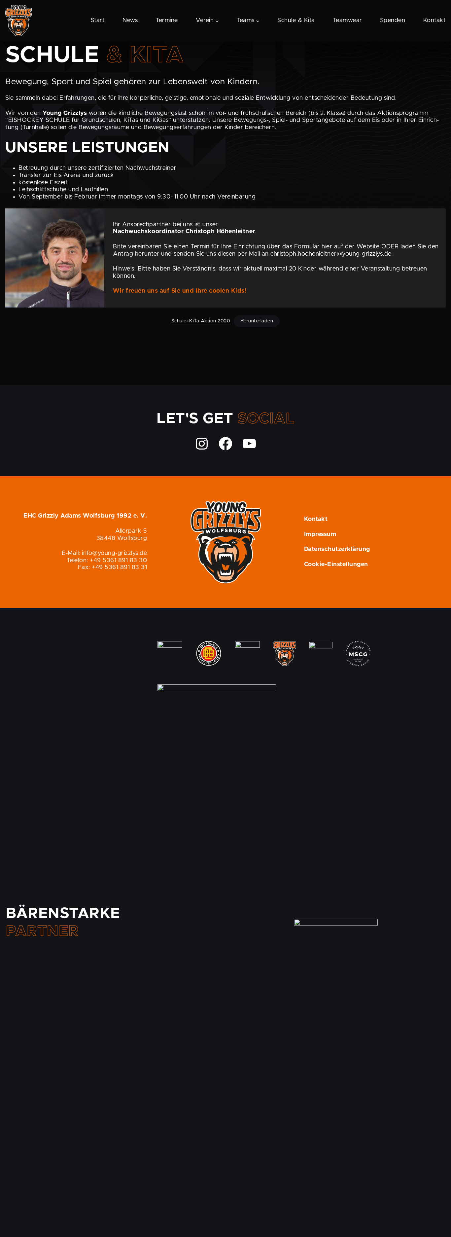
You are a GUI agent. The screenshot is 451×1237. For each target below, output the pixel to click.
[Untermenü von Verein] (217, 20)
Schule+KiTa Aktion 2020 (200, 321)
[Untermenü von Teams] (258, 20)
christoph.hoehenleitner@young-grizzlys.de (331, 254)
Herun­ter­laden (256, 321)
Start (98, 20)
